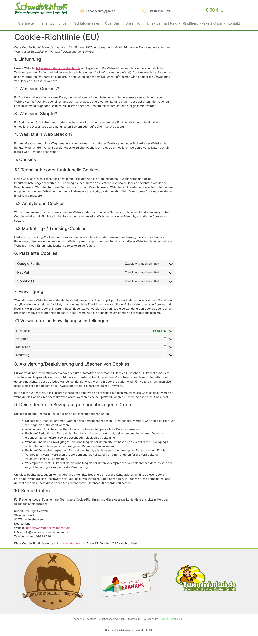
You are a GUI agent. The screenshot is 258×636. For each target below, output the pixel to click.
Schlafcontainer (86, 23)
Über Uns (112, 23)
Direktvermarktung (162, 23)
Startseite (26, 23)
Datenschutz (150, 618)
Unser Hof (133, 23)
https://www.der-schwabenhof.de (58, 68)
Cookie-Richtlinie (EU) (173, 618)
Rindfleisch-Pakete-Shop (202, 23)
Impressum (133, 618)
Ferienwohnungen (54, 23)
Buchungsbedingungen (111, 618)
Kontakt (234, 23)
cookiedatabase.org (72, 543)
